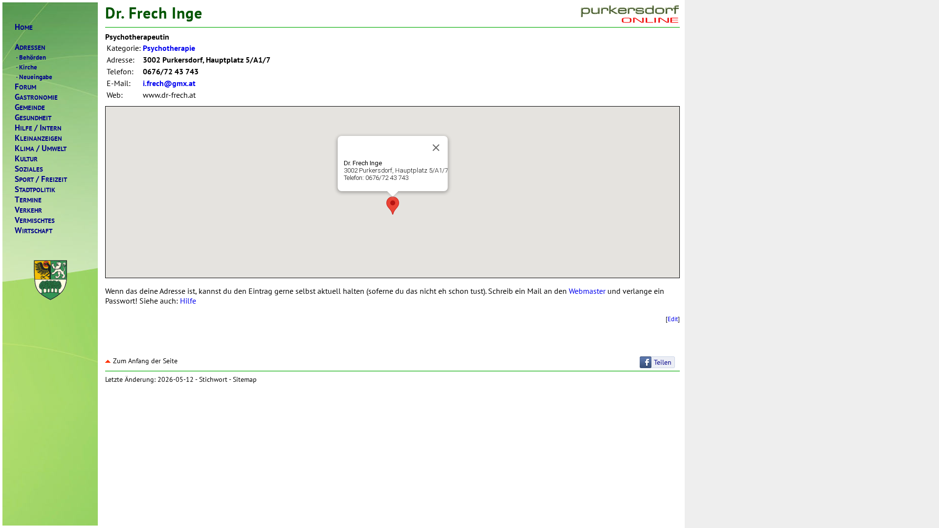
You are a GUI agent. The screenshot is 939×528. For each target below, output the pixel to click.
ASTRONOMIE (36, 97)
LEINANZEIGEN (38, 138)
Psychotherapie (169, 48)
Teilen (662, 362)
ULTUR (26, 159)
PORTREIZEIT (41, 179)
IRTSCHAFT (33, 230)
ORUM (25, 87)
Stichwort (213, 379)
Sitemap (245, 379)
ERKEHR (28, 210)
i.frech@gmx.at (169, 83)
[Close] (435, 147)
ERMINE (28, 200)
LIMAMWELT (41, 148)
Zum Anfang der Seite (145, 360)
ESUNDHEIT (33, 117)
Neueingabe (34, 76)
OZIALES (29, 169)
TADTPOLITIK (35, 189)
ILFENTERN (38, 128)
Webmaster (587, 291)
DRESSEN (30, 47)
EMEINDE (30, 107)
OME (24, 27)
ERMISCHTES (35, 220)
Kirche (26, 67)
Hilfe (188, 301)
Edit (673, 318)
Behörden (31, 57)
